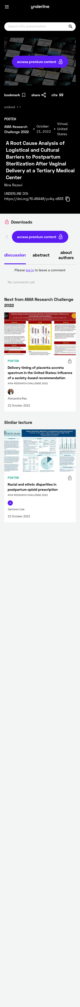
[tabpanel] (40, 276)
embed (9, 107)
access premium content (36, 62)
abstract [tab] (41, 254)
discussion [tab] (15, 254)
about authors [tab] (66, 255)
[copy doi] (70, 199)
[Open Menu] (7, 7)
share (35, 95)
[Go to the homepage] (40, 7)
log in (30, 270)
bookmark (12, 95)
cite (54, 95)
